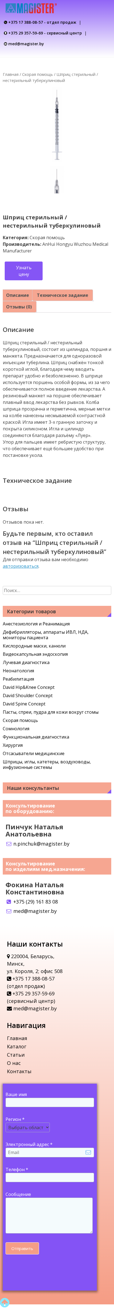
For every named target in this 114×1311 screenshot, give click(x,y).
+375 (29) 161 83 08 (35, 901)
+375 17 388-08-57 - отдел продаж (42, 22)
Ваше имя (16, 1094)
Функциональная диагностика (36, 737)
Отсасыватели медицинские (33, 753)
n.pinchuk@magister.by (40, 843)
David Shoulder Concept (28, 695)
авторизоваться (20, 566)
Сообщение (18, 1194)
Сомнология (16, 729)
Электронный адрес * (29, 1144)
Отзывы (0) (19, 307)
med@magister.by (26, 43)
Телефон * (17, 1169)
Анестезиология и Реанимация (36, 624)
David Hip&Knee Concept (29, 687)
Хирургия (13, 745)
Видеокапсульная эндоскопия (35, 654)
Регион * (15, 1119)
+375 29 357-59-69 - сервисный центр (45, 33)
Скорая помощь (37, 74)
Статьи (16, 1054)
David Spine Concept (24, 704)
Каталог (16, 1046)
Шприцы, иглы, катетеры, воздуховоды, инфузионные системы (47, 764)
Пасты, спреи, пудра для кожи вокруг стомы (51, 712)
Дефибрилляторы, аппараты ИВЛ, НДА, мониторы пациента (46, 635)
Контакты (19, 1071)
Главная (11, 74)
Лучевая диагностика (26, 662)
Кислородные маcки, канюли (34, 646)
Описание (17, 295)
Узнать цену (24, 271)
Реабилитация (18, 679)
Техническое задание (62, 295)
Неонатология (18, 671)
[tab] (17, 295)
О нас (14, 1063)
